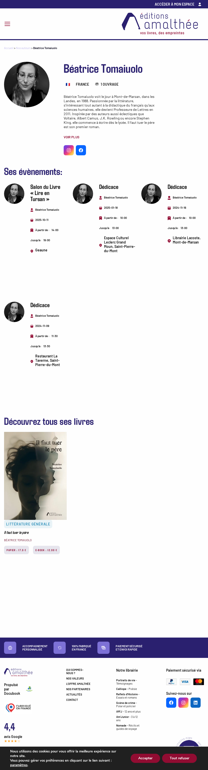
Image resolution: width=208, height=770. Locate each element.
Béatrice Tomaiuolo (18, 540)
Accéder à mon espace (174, 4)
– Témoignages (126, 681)
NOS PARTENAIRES (78, 689)
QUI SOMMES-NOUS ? (74, 671)
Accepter (145, 758)
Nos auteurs (23, 48)
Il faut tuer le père (16, 532)
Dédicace (108, 186)
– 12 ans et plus (128, 711)
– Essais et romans (128, 695)
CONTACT (72, 699)
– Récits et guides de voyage (128, 727)
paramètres (18, 765)
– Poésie (126, 688)
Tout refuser (179, 758)
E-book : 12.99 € (46, 550)
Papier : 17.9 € (16, 550)
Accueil (8, 48)
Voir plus (71, 137)
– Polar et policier (126, 704)
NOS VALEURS (75, 678)
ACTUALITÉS (74, 694)
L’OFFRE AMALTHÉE (78, 683)
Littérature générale (28, 524)
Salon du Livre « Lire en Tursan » (45, 192)
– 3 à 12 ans (127, 718)
